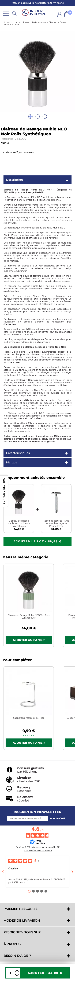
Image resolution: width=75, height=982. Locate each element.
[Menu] (6, 13)
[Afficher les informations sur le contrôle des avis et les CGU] (58, 846)
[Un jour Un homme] (34, 12)
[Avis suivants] (72, 871)
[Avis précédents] (2, 871)
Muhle (5, 142)
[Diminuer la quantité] (17, 975)
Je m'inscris (57, 818)
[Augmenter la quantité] (17, 970)
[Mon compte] (60, 14)
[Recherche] (14, 13)
